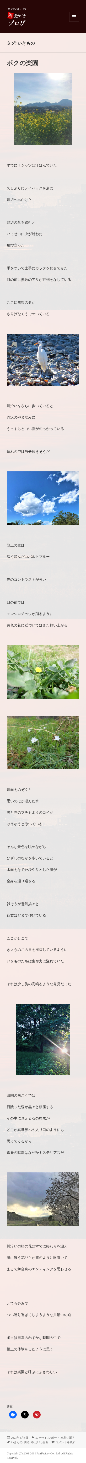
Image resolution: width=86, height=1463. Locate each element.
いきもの (16, 1442)
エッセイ (41, 1437)
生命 (45, 1442)
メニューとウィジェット (74, 21)
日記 (71, 1437)
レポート (54, 1437)
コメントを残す (65, 1442)
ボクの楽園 (22, 62)
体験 (64, 1437)
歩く (38, 1442)
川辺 (27, 1442)
